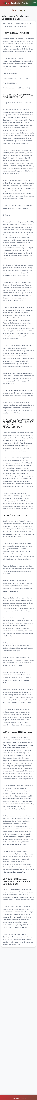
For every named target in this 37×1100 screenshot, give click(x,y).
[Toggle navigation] (34, 3)
